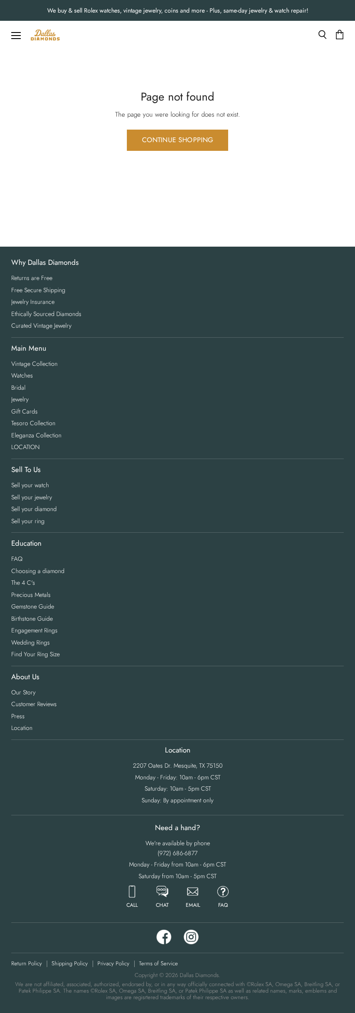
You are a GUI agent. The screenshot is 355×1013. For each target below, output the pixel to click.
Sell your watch (30, 485)
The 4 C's (23, 582)
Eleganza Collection (36, 435)
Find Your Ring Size (35, 654)
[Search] (322, 34)
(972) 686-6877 (177, 853)
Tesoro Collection (33, 423)
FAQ (17, 558)
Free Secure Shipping (38, 290)
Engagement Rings (34, 630)
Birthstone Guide (32, 618)
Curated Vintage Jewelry (41, 325)
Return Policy (26, 963)
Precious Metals (31, 594)
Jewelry (20, 399)
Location (21, 727)
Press (18, 716)
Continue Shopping (177, 140)
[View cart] (339, 35)
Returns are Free (31, 278)
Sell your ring (28, 521)
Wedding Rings (30, 642)
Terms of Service (158, 963)
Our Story (23, 692)
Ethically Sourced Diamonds (46, 313)
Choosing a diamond (38, 571)
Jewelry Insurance (33, 301)
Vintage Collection (34, 363)
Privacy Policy (113, 963)
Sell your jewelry (31, 497)
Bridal (18, 387)
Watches (22, 375)
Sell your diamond (34, 509)
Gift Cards (24, 411)
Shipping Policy (70, 963)
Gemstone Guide (32, 606)
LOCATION (25, 447)
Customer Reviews (34, 704)
